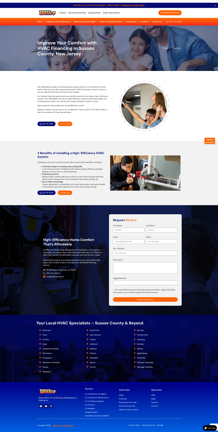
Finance (62, 13)
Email (115, 237)
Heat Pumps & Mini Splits (84, 21)
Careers (154, 402)
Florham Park (142, 335)
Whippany (46, 371)
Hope (44, 344)
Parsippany (47, 358)
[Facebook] (41, 406)
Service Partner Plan (77, 13)
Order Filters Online (111, 13)
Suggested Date (119, 278)
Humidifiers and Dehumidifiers (97, 416)
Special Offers (94, 13)
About (39, 21)
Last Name (150, 225)
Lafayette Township (50, 349)
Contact (154, 406)
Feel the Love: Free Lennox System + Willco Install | (109, 5)
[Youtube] (46, 406)
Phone (148, 237)
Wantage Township (145, 367)
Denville (140, 330)
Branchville (94, 330)
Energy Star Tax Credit (128, 402)
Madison (93, 349)
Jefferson (94, 344)
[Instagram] (51, 406)
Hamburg (141, 339)
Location (144, 21)
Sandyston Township (51, 362)
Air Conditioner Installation (96, 394)
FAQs (153, 395)
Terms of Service (148, 425)
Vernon (93, 367)
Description (118, 260)
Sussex (45, 367)
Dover (44, 335)
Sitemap (160, 425)
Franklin (45, 339)
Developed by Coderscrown (63, 425)
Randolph (94, 358)
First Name (117, 225)
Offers (121, 395)
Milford (140, 349)
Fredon (93, 339)
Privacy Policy (134, 425)
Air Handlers (90, 408)
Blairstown (47, 330)
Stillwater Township (145, 362)
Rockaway (141, 358)
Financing (123, 399)
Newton (93, 353)
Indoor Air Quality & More (111, 21)
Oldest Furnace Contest (128, 409)
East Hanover (95, 335)
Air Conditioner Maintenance (97, 397)
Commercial (131, 21)
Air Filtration (90, 405)
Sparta (92, 362)
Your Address (118, 248)
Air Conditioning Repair (94, 401)
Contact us (157, 21)
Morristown (47, 353)
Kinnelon (140, 344)
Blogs (153, 399)
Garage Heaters (91, 412)
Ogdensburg (142, 353)
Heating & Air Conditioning (58, 21)
